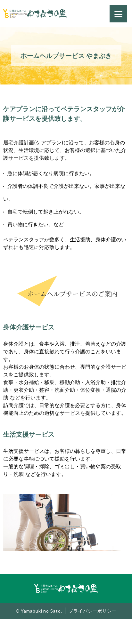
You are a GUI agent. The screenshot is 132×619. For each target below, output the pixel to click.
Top (122, 609)
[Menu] (118, 13)
